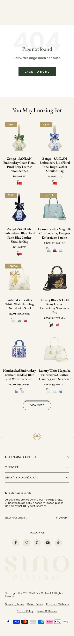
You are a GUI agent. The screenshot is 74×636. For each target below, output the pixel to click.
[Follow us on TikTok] (58, 542)
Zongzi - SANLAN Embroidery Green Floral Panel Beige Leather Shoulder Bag (19, 165)
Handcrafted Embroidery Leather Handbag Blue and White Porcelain (19, 375)
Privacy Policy (25, 611)
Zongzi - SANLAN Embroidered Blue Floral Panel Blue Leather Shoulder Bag (19, 235)
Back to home (37, 72)
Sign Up (61, 517)
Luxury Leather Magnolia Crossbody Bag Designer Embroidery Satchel (54, 233)
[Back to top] (62, 609)
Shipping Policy (14, 604)
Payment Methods (57, 604)
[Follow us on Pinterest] (37, 542)
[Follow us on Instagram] (26, 542)
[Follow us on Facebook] (15, 542)
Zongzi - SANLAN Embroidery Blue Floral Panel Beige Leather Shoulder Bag (55, 165)
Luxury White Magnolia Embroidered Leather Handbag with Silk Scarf (55, 375)
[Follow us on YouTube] (47, 542)
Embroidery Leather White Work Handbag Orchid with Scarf (19, 304)
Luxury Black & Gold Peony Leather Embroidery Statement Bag (54, 306)
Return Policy (35, 604)
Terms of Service (47, 611)
